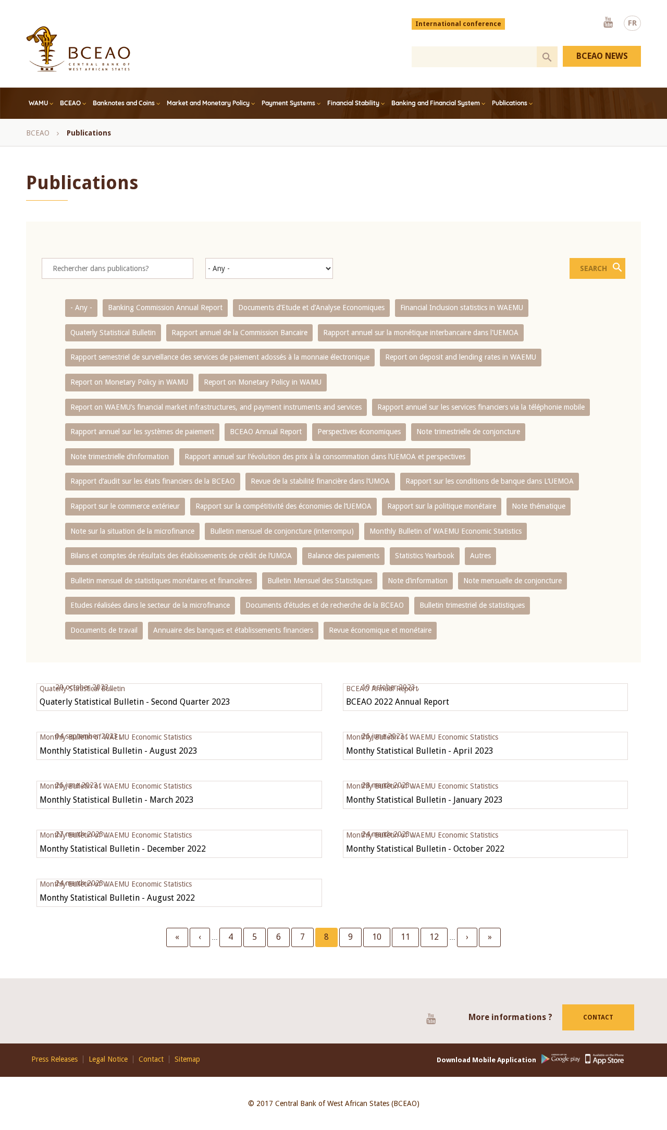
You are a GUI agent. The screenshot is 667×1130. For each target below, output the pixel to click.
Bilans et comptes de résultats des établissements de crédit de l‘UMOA (181, 555)
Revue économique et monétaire (380, 630)
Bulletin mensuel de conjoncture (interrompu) (282, 531)
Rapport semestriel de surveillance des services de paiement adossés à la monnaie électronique (219, 357)
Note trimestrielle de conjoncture (468, 431)
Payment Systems (288, 103)
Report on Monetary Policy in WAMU (129, 382)
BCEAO (70, 103)
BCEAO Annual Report (266, 431)
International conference (458, 24)
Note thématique (538, 506)
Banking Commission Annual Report (165, 307)
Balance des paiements (343, 555)
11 (409, 937)
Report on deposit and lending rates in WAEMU (460, 357)
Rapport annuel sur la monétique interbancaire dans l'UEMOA (420, 332)
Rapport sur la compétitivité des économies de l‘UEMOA (283, 506)
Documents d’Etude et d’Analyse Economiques (311, 307)
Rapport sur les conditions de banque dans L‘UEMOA (489, 481)
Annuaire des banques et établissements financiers (233, 630)
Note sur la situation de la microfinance (132, 531)
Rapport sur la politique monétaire (441, 506)
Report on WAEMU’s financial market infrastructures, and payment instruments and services (216, 407)
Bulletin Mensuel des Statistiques (319, 580)
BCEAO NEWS (602, 56)
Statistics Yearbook (424, 555)
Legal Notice (108, 1059)
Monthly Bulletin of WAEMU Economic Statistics (445, 531)
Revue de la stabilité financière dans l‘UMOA (320, 481)
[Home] (78, 49)
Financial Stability (353, 103)
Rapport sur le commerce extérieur (125, 506)
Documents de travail (104, 630)
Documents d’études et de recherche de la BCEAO (324, 605)
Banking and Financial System (435, 103)
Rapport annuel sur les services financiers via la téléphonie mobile (481, 407)
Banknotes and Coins (124, 103)
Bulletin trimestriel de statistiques (472, 605)
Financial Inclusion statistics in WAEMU (461, 307)
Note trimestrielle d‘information (119, 456)
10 (381, 937)
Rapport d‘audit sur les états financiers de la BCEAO (152, 481)
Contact (598, 1017)
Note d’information (418, 580)
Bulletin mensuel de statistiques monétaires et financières (161, 580)
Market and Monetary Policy (208, 103)
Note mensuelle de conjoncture (512, 580)
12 (438, 937)
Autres (480, 555)
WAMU (38, 103)
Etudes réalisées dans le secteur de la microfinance (150, 605)
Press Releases (54, 1059)
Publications (509, 103)
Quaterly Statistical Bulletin (113, 332)
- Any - (81, 307)
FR (632, 23)
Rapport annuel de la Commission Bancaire (239, 332)
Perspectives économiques (359, 431)
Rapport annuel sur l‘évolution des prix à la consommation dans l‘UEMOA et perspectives (324, 456)
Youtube (608, 23)
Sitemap (187, 1059)
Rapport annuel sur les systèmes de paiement (142, 431)
